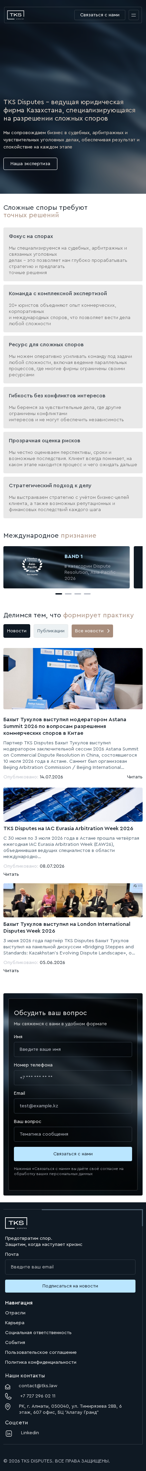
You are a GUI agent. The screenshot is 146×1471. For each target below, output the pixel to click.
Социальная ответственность (38, 1332)
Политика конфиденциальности (40, 1362)
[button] (58, 594)
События (15, 1342)
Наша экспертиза (30, 163)
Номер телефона (33, 1065)
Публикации (51, 631)
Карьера (14, 1322)
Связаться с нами (100, 15)
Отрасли (15, 1313)
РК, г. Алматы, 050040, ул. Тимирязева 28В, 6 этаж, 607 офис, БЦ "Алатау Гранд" (70, 1409)
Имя (18, 1036)
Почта (12, 1254)
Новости (16, 631)
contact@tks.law (38, 1385)
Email (19, 1093)
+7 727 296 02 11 (37, 1396)
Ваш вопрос (27, 1121)
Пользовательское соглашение (41, 1352)
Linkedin (30, 1432)
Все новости (89, 631)
